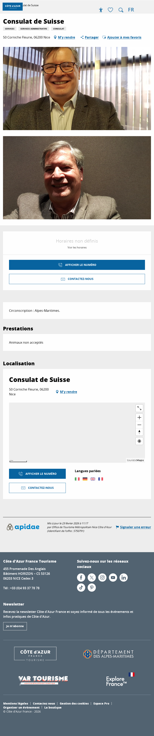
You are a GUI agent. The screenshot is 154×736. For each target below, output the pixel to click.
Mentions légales (15, 703)
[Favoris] (111, 10)
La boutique (53, 707)
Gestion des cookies (74, 703)
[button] (121, 10)
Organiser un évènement (21, 707)
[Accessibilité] (101, 10)
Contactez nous (44, 703)
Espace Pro (101, 703)
